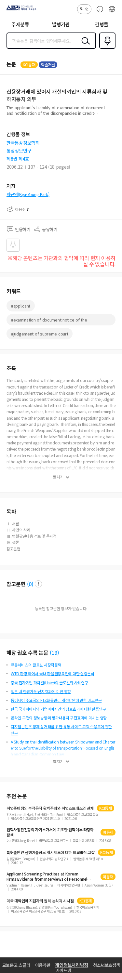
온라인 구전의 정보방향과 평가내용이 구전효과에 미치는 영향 (59, 717)
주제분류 (20, 24)
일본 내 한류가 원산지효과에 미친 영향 (41, 691)
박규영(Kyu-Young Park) (28, 194)
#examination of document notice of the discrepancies (49, 321)
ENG (111, 12)
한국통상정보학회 (23, 142)
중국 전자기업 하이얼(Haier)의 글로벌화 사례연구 (49, 682)
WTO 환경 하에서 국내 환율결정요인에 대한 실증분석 (52, 673)
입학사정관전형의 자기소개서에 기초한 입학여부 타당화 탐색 (50, 832)
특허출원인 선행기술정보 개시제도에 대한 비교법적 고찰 (51, 852)
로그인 (84, 8)
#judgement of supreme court (39, 334)
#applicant (20, 306)
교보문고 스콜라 (16, 965)
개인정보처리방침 (71, 965)
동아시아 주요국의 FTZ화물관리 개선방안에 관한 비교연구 (56, 700)
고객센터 (98, 12)
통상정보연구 (19, 150)
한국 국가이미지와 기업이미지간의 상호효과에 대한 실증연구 (58, 709)
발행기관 (61, 24)
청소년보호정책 (106, 965)
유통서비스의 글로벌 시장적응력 (36, 664)
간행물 (101, 24)
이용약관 (42, 965)
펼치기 (58, 477)
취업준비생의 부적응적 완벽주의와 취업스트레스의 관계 (50, 808)
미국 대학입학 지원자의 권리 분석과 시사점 (40, 900)
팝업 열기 (38, 583)
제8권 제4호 (18, 158)
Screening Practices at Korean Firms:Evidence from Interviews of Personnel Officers (47, 876)
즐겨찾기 (106, 48)
